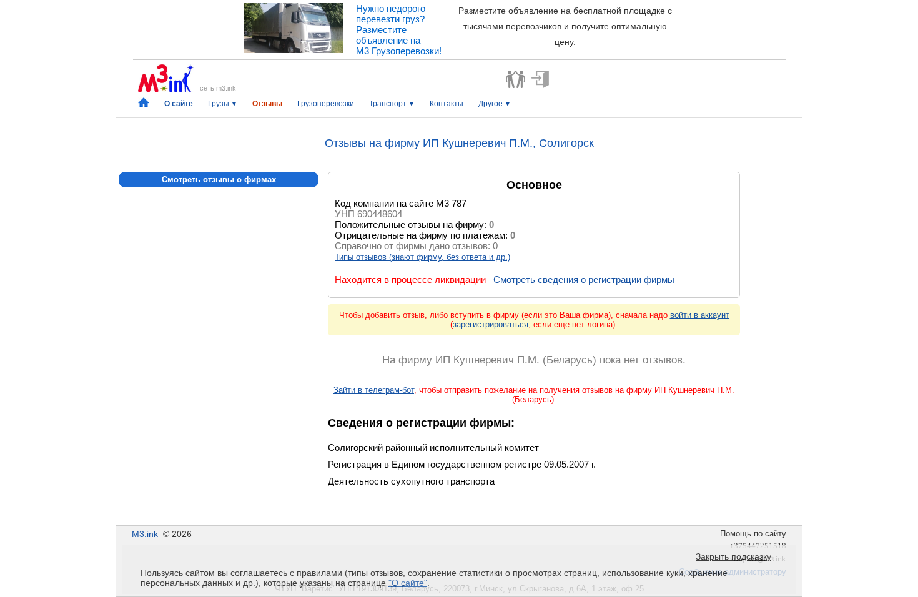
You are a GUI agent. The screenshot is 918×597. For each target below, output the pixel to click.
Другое (494, 103)
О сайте (178, 103)
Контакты (446, 103)
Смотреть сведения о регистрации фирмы (583, 279)
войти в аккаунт (699, 315)
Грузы (222, 103)
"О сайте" (407, 583)
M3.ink (145, 534)
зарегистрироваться (490, 324)
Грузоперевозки (325, 103)
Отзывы (267, 103)
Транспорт (392, 103)
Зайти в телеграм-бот (373, 390)
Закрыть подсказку (733, 556)
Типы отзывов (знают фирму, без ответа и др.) (422, 257)
